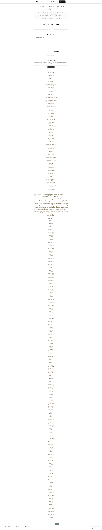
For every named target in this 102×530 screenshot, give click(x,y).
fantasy (60, 199)
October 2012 (51, 442)
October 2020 (51, 305)
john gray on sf (51, 34)
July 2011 (51, 464)
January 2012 (51, 455)
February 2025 (51, 242)
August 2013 (51, 428)
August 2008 (51, 515)
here (43, 37)
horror (36, 203)
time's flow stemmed (51, 182)
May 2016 (51, 379)
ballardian (51, 91)
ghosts (64, 201)
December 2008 (51, 510)
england (53, 199)
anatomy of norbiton (51, 85)
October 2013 (51, 425)
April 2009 (51, 504)
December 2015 (51, 387)
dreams (40, 199)
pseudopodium (51, 155)
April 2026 (51, 226)
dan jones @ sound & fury (51, 101)
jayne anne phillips (51, 119)
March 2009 (51, 505)
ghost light (51, 109)
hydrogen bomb (42, 203)
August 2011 (51, 463)
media (36, 205)
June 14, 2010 (51, 29)
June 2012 (51, 448)
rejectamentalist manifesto (51, 157)
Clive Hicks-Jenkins (51, 98)
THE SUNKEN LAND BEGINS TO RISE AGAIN (50, 15)
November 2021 (51, 287)
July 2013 (51, 429)
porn (47, 207)
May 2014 (51, 415)
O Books (51, 151)
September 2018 (51, 340)
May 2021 (51, 295)
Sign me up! (51, 66)
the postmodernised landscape (52, 211)
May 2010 (51, 485)
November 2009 (51, 493)
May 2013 (51, 432)
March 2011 (51, 470)
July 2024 (51, 252)
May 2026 (51, 224)
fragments (51, 201)
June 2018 (51, 344)
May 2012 (51, 450)
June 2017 (51, 360)
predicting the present (56, 207)
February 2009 (51, 507)
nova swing (65, 205)
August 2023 (51, 265)
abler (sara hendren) (51, 75)
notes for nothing (51, 148)
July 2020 (51, 309)
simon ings (51, 163)
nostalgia (57, 205)
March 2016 (51, 382)
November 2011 (51, 458)
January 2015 (51, 403)
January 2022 (51, 286)
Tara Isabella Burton (51, 172)
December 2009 (51, 492)
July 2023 (51, 267)
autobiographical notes (51, 195)
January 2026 (51, 230)
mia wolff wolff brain (51, 136)
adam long (51, 78)
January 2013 (51, 438)
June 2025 (51, 238)
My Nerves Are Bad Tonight (51, 144)
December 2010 (51, 474)
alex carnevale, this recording (51, 84)
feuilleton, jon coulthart (51, 106)
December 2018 (51, 337)
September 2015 (51, 391)
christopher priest (51, 95)
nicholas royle (51, 145)
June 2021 (51, 293)
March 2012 (51, 453)
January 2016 (51, 385)
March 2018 (51, 349)
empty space (46, 199)
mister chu (51, 141)
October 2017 (51, 356)
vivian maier (51, 188)
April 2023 (51, 270)
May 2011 (51, 467)
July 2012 (51, 447)
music (47, 205)
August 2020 (51, 308)
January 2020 (51, 318)
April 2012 (51, 451)
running (65, 207)
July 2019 (51, 327)
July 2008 (51, 517)
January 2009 (51, 508)
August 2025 (51, 235)
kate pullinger (51, 129)
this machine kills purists (51, 179)
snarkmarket (51, 166)
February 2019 (51, 334)
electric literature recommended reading (51, 104)
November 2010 (51, 476)
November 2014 (51, 406)
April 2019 (51, 331)
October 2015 (51, 390)
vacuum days (51, 186)
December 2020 (51, 302)
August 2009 (51, 498)
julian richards (51, 123)
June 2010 (51, 483)
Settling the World (50, 14)
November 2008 (51, 511)
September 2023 (51, 264)
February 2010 (51, 489)
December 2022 (51, 276)
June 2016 (51, 378)
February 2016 (51, 384)
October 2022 (51, 279)
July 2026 (51, 222)
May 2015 (51, 397)
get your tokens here (58, 201)
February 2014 (51, 419)
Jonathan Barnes (51, 122)
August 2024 (51, 251)
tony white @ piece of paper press (51, 185)
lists (67, 203)
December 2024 (51, 245)
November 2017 (51, 355)
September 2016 (51, 374)
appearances (37, 195)
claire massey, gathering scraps (51, 97)
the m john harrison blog (51, 7)
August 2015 (51, 393)
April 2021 (51, 296)
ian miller (51, 114)
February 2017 (51, 366)
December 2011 (51, 457)
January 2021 (51, 301)
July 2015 (51, 394)
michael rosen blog (51, 138)
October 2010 (51, 477)
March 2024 (51, 257)
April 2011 (51, 469)
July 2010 (51, 482)
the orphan (51, 176)
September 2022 (51, 280)
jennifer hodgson (51, 120)
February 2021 (51, 299)
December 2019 (51, 320)
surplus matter (51, 170)
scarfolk (51, 161)
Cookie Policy (24, 527)
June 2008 (51, 518)
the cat (52, 209)
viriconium (58, 213)
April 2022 (51, 283)
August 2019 (51, 325)
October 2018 (51, 339)
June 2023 (51, 268)
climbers (59, 197)
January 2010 (51, 491)
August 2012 (51, 445)
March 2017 (51, 365)
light (64, 203)
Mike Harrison (51, 55)
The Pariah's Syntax (51, 177)
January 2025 (51, 243)
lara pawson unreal (51, 131)
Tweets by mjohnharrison (51, 57)
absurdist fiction (51, 76)
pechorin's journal (51, 154)
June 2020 (51, 311)
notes (60, 205)
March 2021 (51, 298)
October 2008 (51, 513)
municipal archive (51, 142)
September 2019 (51, 324)
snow (50, 209)
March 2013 (51, 435)
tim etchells (51, 180)
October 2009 (51, 495)
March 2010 (51, 488)
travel (53, 213)
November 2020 (51, 303)
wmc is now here (51, 191)
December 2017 (51, 353)
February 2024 (51, 258)
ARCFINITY (51, 90)
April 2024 (51, 255)
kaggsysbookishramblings (51, 126)
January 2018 (51, 352)
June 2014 (51, 413)
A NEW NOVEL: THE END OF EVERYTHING (47, 12)
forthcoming (43, 201)
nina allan (51, 147)
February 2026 (51, 229)
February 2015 (51, 401)
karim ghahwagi (51, 128)
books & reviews (49, 197)
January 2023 (51, 274)
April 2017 (51, 363)
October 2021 (51, 289)
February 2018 (51, 350)
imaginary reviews (50, 203)
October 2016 (51, 372)
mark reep (51, 135)
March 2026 (51, 227)
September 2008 (51, 514)
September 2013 (51, 426)
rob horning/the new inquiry (51, 160)
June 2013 (51, 431)
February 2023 (51, 273)
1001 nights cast (51, 74)
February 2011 (51, 472)
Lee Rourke (51, 132)
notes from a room (51, 150)
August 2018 (51, 341)
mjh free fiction (42, 205)
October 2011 (51, 460)
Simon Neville (51, 164)
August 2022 (51, 282)
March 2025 (51, 241)
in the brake (51, 116)
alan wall (51, 82)
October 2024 (51, 248)
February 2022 (51, 284)
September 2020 (51, 306)
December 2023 (51, 260)
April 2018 (51, 347)
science (36, 209)
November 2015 (51, 388)
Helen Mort (51, 112)
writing (52, 215)
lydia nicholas (51, 134)
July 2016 (51, 377)
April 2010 (51, 486)
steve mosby (51, 169)
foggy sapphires (51, 107)
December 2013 (51, 422)
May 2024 (51, 254)
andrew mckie (51, 88)
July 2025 (51, 236)
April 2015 (51, 398)
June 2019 (51, 328)
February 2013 (51, 436)
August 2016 (51, 375)
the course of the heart (58, 209)
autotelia (61, 194)
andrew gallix (51, 87)
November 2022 (51, 277)
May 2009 (51, 502)
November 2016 (51, 371)
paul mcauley (51, 153)
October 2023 (51, 263)
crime (36, 199)
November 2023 (51, 261)
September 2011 (51, 461)
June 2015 (51, 396)
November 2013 (51, 423)
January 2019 (51, 336)
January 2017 (51, 368)
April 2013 (51, 434)
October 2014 (51, 407)
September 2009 (51, 496)
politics (44, 207)
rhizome (51, 158)
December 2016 (51, 369)
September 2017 (51, 358)
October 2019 (51, 322)
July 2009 (51, 499)
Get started (62, 1)
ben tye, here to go (51, 94)
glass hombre (51, 110)
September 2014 (51, 409)
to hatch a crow (51, 183)
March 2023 (51, 271)
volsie (63, 213)
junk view (51, 125)
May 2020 (51, 312)
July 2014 (51, 412)
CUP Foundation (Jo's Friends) (51, 100)
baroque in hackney (51, 93)
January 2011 (51, 473)
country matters (65, 197)
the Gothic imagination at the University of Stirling (51, 174)
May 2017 (51, 362)
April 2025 (51, 239)
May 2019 (51, 330)
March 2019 (51, 333)
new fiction (52, 205)
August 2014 (51, 410)
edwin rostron (51, 103)
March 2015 (51, 400)
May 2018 (51, 346)
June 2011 (51, 466)
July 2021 (51, 292)
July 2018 (51, 343)
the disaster (40, 211)
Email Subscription (51, 60)
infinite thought (51, 117)
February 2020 (51, 317)
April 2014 (51, 416)
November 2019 (51, 321)
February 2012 (51, 454)
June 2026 (51, 223)
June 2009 (51, 501)
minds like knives (51, 139)
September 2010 (51, 479)
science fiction (43, 209)
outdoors (37, 207)
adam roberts (51, 79)
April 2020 (51, 314)
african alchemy (51, 81)
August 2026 (51, 220)
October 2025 (51, 232)
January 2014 (51, 420)
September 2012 (51, 444)
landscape (59, 203)
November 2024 (51, 246)
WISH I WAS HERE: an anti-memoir (50, 16)
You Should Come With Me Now (51, 18)
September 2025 (51, 233)
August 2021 (51, 290)
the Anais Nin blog (51, 173)
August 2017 (51, 359)
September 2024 (51, 249)
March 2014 (51, 417)
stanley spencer (51, 167)
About (61, 12)
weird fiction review (51, 189)
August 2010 (51, 480)
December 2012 (51, 439)
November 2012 (51, 441)
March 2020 (51, 315)
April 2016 (51, 381)
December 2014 (51, 404)
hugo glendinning (51, 113)
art (42, 194)
